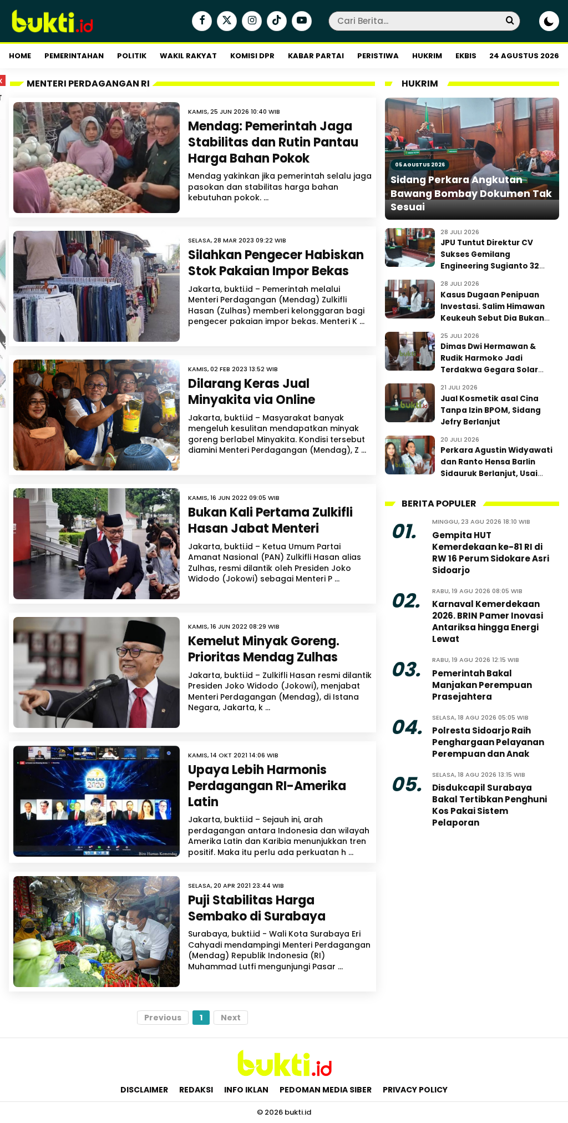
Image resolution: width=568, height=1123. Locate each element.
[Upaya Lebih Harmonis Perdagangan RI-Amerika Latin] (96, 801)
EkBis (465, 55)
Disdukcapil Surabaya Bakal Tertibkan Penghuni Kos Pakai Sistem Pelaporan (489, 805)
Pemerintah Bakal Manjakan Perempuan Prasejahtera (482, 684)
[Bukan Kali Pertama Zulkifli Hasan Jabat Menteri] (96, 543)
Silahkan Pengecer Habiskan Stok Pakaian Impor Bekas (276, 263)
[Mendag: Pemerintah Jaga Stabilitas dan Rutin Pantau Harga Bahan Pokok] (96, 157)
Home (20, 55)
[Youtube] (300, 21)
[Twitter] (225, 21)
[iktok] (275, 21)
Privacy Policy (415, 1089)
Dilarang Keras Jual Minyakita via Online (251, 391)
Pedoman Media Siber (326, 1089)
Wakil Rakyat (188, 55)
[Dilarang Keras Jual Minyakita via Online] (96, 415)
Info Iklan (246, 1089)
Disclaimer (144, 1089)
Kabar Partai (316, 55)
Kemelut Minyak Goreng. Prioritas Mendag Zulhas (263, 649)
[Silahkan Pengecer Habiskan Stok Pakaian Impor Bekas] (96, 286)
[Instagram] (250, 21)
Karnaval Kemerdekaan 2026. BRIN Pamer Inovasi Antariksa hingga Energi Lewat (487, 621)
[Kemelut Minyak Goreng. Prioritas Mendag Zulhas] (96, 672)
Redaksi (196, 1089)
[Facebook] (200, 21)
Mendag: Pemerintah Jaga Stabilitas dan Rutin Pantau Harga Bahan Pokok (273, 142)
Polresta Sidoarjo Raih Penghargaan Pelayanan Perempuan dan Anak (488, 742)
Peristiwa (378, 55)
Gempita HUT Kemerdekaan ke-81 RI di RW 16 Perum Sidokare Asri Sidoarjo (490, 552)
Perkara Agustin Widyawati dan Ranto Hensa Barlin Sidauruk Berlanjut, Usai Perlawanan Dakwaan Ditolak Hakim (496, 473)
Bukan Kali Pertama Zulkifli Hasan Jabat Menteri (270, 520)
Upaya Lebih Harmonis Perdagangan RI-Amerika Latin (267, 785)
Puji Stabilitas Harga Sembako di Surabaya (257, 908)
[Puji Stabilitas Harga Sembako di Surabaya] (96, 931)
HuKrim (427, 55)
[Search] (510, 21)
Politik (131, 55)
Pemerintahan (74, 55)
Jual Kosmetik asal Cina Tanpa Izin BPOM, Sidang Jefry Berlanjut (490, 410)
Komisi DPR (252, 55)
